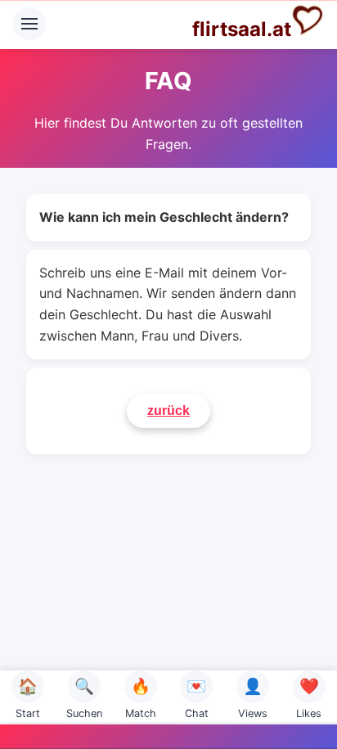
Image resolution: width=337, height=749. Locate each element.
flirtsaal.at (241, 29)
